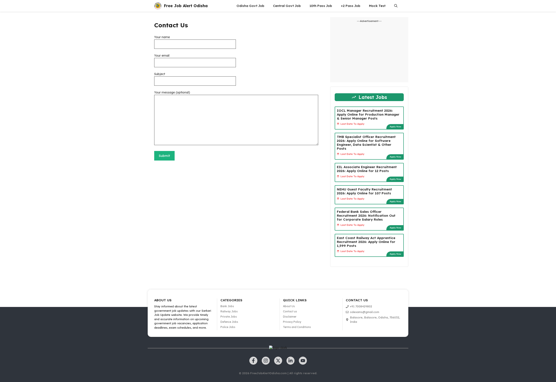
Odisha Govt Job (250, 6)
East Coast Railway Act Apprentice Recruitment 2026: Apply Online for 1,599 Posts (366, 242)
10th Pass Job (320, 6)
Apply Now (395, 126)
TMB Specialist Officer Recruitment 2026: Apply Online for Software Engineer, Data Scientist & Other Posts (366, 143)
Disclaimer (289, 316)
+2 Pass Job (350, 6)
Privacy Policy (292, 321)
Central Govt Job (287, 6)
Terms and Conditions (297, 327)
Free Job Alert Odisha (186, 5)
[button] (396, 6)
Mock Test (377, 6)
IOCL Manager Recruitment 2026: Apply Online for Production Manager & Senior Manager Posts (368, 114)
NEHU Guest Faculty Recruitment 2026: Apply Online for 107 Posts (364, 191)
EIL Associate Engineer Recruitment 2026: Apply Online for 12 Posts (367, 169)
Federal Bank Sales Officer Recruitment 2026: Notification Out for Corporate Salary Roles (366, 215)
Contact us (290, 311)
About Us (289, 306)
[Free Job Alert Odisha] (158, 6)
